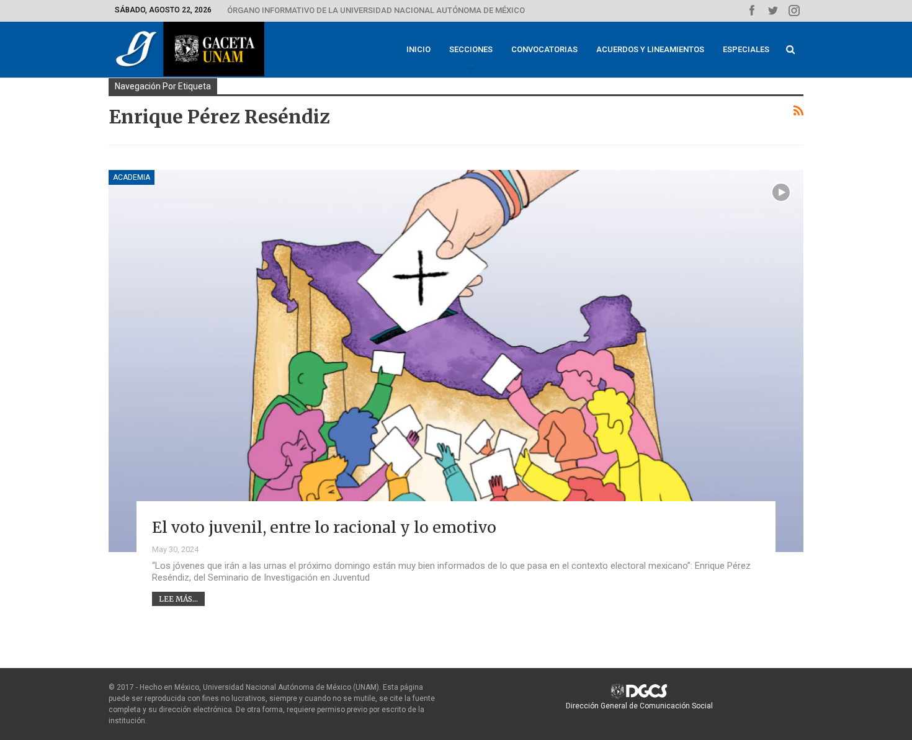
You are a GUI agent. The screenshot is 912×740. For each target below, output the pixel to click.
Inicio (418, 49)
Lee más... (178, 599)
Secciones (471, 49)
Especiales (746, 49)
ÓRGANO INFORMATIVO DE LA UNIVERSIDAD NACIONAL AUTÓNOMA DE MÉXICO (376, 10)
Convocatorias (544, 49)
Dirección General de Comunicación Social (639, 706)
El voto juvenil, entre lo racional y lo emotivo (324, 527)
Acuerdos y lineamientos (650, 49)
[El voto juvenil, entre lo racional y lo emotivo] (456, 361)
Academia (131, 177)
